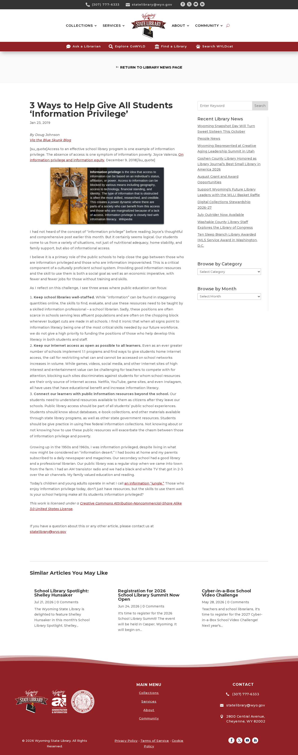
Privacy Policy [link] (126, 740)
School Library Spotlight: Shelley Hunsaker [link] (61, 593)
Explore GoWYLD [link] (130, 46)
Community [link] (149, 718)
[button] (182, 4)
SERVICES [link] (112, 25)
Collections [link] (149, 693)
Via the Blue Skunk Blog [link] (50, 140)
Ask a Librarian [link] (87, 46)
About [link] (148, 710)
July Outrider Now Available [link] (220, 215)
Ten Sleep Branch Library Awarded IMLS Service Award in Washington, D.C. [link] (227, 240)
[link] (89, 5)
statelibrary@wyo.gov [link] (152, 4)
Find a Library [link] (174, 46)
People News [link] (208, 138)
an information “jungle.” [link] (144, 483)
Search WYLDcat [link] (217, 46)
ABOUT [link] (178, 25)
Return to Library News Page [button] (151, 67)
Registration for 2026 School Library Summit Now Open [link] (148, 595)
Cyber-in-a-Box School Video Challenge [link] (226, 593)
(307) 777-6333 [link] (105, 4)
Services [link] (148, 701)
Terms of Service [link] (154, 740)
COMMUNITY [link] (207, 25)
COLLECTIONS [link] (79, 25)
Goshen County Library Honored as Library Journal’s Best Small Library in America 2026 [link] (229, 164)
